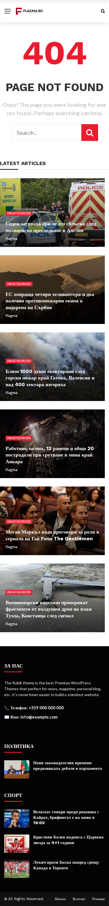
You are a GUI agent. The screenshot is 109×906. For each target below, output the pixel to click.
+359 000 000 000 (46, 707)
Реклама (98, 899)
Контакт (79, 899)
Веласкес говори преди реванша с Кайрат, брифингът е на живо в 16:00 (66, 817)
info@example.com (39, 716)
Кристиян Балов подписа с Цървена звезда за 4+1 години (68, 840)
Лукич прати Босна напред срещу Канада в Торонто (66, 865)
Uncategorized (19, 213)
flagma (11, 238)
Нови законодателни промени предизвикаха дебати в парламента (67, 765)
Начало (60, 899)
